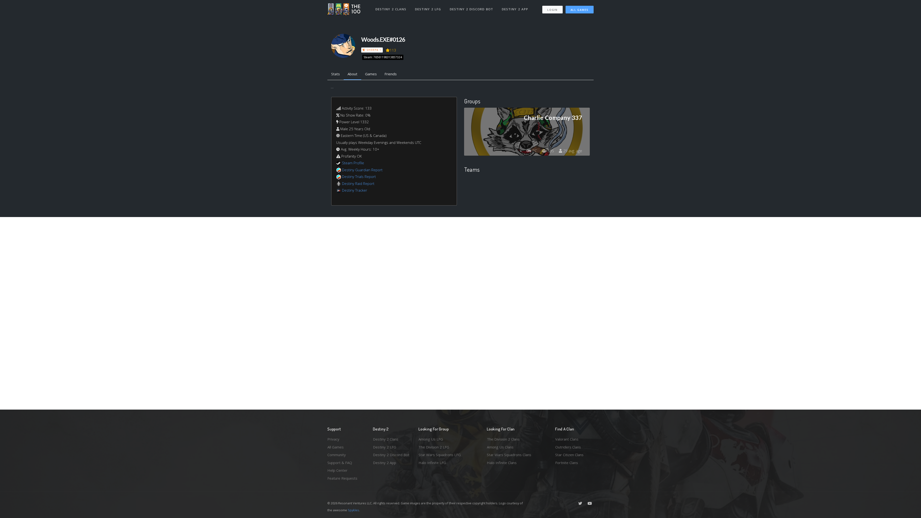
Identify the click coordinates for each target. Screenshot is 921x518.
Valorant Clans (567, 439)
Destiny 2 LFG (428, 9)
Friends (390, 73)
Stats (335, 73)
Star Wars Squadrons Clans (509, 454)
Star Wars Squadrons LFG (440, 454)
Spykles (353, 510)
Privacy (333, 439)
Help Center (337, 470)
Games (371, 73)
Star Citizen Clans (569, 454)
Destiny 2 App (515, 9)
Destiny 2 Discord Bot (471, 9)
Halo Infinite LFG (432, 462)
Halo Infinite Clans (502, 462)
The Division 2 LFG (434, 447)
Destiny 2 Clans (390, 9)
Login (552, 10)
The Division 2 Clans (503, 439)
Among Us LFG (431, 439)
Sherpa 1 (373, 50)
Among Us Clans (500, 447)
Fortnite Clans (566, 462)
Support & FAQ (339, 462)
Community (336, 454)
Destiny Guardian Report (362, 169)
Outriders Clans (568, 447)
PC (534, 150)
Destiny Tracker (354, 190)
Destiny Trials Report (359, 176)
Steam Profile (353, 162)
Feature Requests (342, 478)
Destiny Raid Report (358, 183)
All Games (580, 10)
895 (550, 150)
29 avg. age (572, 150)
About (352, 73)
